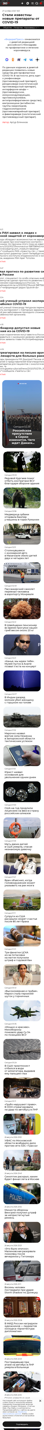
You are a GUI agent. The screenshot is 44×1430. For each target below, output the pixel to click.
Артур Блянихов (19, 122)
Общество (7, 28)
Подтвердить (22, 1424)
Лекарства (18, 28)
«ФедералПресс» (14, 39)
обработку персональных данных (15, 1413)
